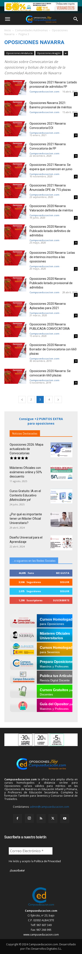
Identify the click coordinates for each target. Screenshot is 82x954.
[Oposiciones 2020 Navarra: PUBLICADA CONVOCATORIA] (15, 329)
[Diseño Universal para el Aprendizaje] (61, 542)
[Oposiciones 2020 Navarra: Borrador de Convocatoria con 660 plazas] (15, 350)
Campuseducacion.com (44, 91)
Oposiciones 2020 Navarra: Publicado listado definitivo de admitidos (50, 231)
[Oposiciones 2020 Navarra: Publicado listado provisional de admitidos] (15, 284)
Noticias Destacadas (24, 433)
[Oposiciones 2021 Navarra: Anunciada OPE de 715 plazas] (15, 190)
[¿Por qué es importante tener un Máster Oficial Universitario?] (61, 519)
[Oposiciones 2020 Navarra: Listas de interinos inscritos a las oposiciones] (15, 257)
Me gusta (62, 573)
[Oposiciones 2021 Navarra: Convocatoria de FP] (15, 149)
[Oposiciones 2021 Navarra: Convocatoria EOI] (15, 128)
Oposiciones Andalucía (19, 53)
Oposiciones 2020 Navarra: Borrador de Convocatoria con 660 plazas (53, 349)
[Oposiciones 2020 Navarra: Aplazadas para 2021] (15, 309)
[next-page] (58, 399)
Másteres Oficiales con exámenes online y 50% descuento (26, 472)
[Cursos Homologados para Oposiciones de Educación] (41, 6)
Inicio (7, 30)
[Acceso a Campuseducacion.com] (41, 906)
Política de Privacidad (47, 861)
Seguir (64, 582)
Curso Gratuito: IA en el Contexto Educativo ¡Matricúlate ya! (25, 495)
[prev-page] (22, 399)
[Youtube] (64, 818)
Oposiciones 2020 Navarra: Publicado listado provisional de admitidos (51, 283)
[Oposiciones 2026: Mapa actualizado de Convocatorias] (61, 449)
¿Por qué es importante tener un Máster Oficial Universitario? (26, 518)
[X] (53, 818)
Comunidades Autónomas (31, 30)
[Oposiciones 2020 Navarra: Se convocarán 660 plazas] (15, 376)
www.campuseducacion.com (41, 934)
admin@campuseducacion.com (49, 807)
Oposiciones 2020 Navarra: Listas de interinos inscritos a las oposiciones (52, 257)
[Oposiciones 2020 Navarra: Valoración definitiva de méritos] (15, 211)
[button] (7, 19)
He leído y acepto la (35, 861)
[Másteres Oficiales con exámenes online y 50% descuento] (61, 473)
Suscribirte (61, 600)
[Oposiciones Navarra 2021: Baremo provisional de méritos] (15, 108)
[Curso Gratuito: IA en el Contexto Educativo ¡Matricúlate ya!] (61, 496)
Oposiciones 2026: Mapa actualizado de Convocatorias (26, 449)
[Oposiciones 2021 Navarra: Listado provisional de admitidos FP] (15, 87)
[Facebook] (17, 818)
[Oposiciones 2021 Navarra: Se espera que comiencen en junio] (15, 170)
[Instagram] (29, 818)
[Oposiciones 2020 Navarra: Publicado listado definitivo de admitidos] (15, 231)
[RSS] (41, 818)
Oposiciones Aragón (49, 53)
